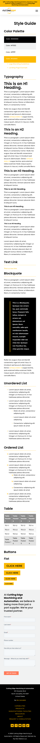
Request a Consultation (20, 719)
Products (20, 708)
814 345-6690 (21, 700)
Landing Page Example (18, 68)
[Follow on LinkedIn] (12, 725)
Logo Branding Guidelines (19, 64)
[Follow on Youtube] (20, 725)
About (20, 716)
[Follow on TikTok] (27, 725)
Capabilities (20, 706)
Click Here (14, 565)
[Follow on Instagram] (23, 725)
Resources (20, 714)
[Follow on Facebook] (16, 725)
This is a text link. (10, 268)
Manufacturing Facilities (20, 711)
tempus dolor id (16, 117)
